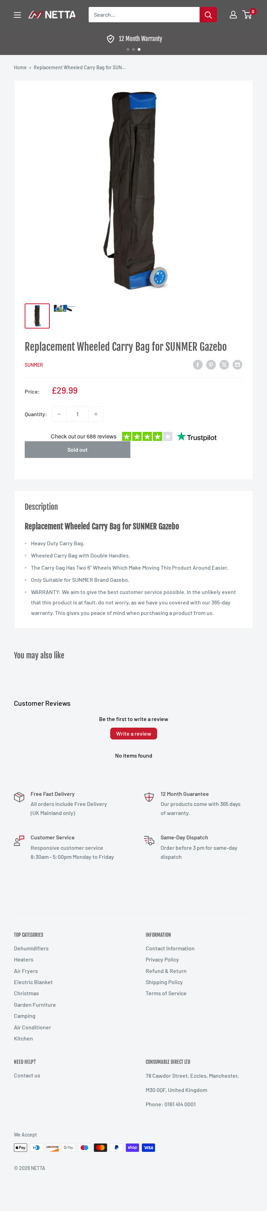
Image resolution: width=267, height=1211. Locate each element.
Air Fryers (26, 970)
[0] (247, 14)
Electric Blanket (33, 982)
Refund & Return (166, 970)
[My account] (233, 14)
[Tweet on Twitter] (224, 364)
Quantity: (36, 414)
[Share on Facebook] (198, 364)
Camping (24, 1015)
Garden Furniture (35, 1004)
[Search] (208, 14)
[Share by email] (237, 364)
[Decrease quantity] (59, 414)
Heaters (23, 959)
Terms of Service (166, 993)
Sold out (77, 449)
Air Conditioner (32, 1027)
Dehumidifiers (31, 948)
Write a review (133, 733)
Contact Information (170, 948)
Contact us (27, 1075)
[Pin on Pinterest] (211, 364)
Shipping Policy (164, 982)
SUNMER (34, 365)
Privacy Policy (162, 959)
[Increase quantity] (96, 414)
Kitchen (23, 1038)
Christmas (26, 993)
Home (20, 67)
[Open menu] (17, 15)
